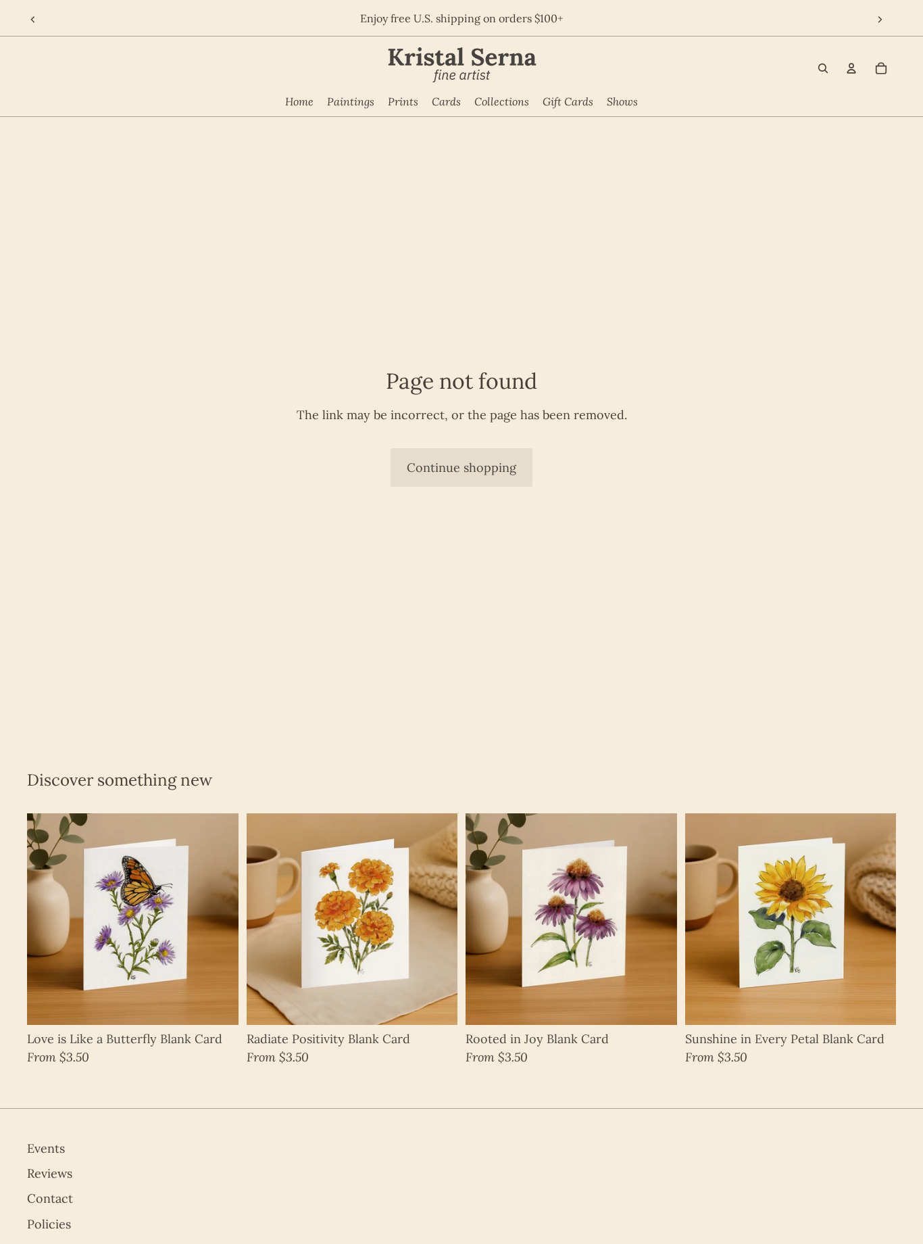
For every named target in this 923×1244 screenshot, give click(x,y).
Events (46, 1148)
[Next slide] (881, 20)
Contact (50, 1198)
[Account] (851, 68)
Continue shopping (461, 467)
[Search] (823, 68)
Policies (49, 1223)
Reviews (49, 1173)
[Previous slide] (32, 20)
